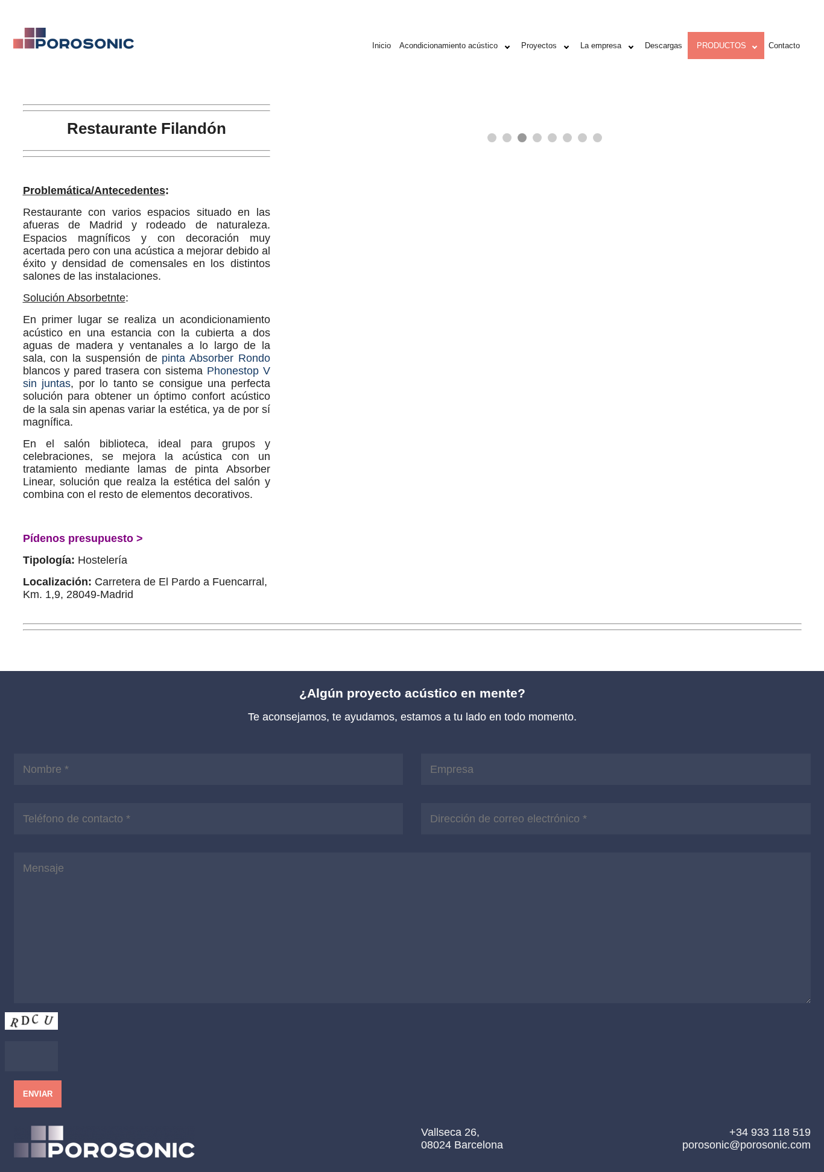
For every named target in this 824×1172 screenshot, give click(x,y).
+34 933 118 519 (770, 1132)
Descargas (663, 45)
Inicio (381, 45)
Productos (721, 45)
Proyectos (539, 45)
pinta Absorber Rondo (216, 357)
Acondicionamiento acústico (448, 45)
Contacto (784, 45)
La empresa (600, 45)
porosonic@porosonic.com (746, 1144)
